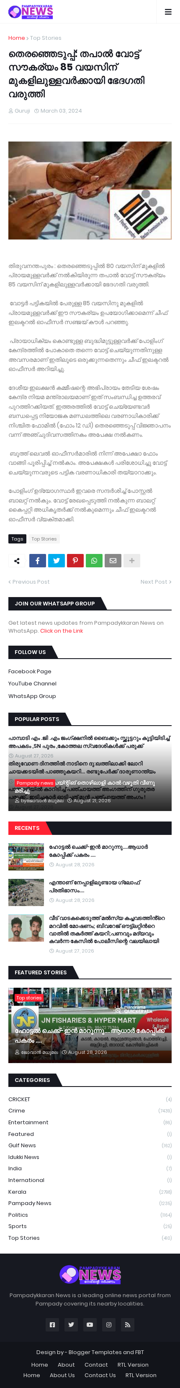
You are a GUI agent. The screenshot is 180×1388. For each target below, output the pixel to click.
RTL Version (133, 1365)
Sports (90, 1226)
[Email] (113, 560)
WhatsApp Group (32, 696)
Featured (90, 1134)
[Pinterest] (75, 560)
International (90, 1180)
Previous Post (31, 582)
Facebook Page (29, 671)
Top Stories (46, 38)
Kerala (90, 1192)
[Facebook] (37, 560)
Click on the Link (61, 631)
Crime (90, 1111)
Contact (96, 1365)
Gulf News (90, 1145)
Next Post (154, 582)
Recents (27, 828)
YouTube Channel (32, 684)
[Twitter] (56, 560)
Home (16, 38)
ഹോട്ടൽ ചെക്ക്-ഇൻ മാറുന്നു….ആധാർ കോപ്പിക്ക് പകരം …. (98, 850)
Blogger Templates (95, 1352)
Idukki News (90, 1157)
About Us (62, 1375)
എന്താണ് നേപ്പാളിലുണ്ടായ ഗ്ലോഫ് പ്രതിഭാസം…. (94, 886)
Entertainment (90, 1122)
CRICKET (90, 1099)
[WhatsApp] (94, 560)
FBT (139, 1352)
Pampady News (90, 1203)
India (90, 1168)
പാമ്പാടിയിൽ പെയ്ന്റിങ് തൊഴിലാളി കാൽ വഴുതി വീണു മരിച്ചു (85, 786)
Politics (90, 1215)
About (66, 1365)
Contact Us (100, 1375)
